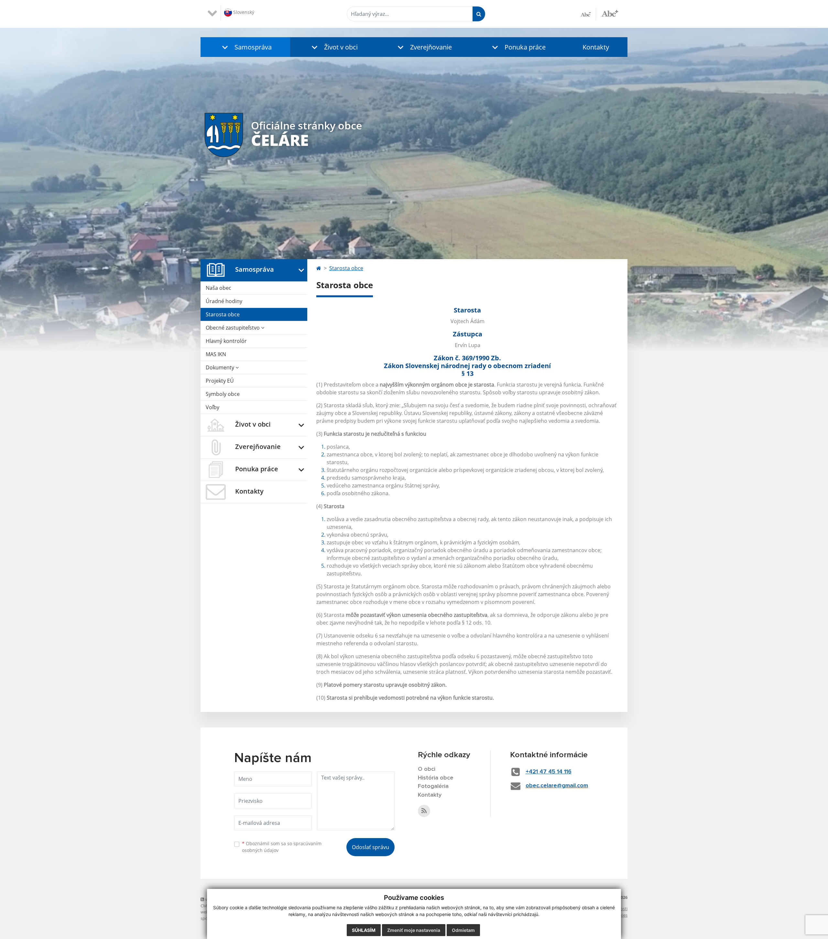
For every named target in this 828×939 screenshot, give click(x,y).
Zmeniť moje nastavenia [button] (413, 930)
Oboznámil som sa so (281, 846)
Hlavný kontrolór (226, 340)
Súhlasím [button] (364, 930)
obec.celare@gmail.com (557, 786)
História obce (435, 778)
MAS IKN (216, 354)
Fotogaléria (433, 786)
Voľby (212, 407)
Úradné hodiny (224, 301)
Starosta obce (223, 314)
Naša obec (218, 287)
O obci (426, 769)
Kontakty (596, 47)
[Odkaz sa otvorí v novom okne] (424, 811)
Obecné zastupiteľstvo (233, 327)
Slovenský (243, 12)
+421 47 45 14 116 (549, 772)
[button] (245, 47)
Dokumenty (220, 367)
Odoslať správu (370, 847)
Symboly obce (223, 394)
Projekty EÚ (220, 380)
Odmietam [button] (463, 930)
